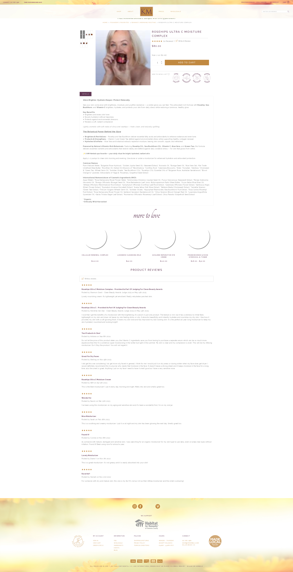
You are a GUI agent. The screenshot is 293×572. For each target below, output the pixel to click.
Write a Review (184, 41)
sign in (95, 540)
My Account (274, 2)
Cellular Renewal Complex (95, 255)
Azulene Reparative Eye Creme (163, 256)
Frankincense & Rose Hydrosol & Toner (198, 256)
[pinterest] (152, 506)
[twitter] (146, 506)
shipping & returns (141, 540)
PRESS (161, 11)
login (258, 2)
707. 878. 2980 (186, 540)
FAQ (115, 540)
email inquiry (179, 566)
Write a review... (91, 279)
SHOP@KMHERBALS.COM (190, 543)
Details (85, 94)
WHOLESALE (118, 543)
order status (98, 545)
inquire (263, 2)
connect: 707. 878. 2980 (11, 2)
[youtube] (157, 506)
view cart (97, 543)
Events (116, 548)
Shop (119, 11)
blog (116, 550)
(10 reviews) (168, 41)
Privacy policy (139, 543)
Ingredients (118, 545)
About (130, 11)
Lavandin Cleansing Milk (129, 255)
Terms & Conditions (141, 545)
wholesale (176, 11)
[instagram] (134, 506)
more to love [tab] (146, 215)
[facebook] (140, 506)
